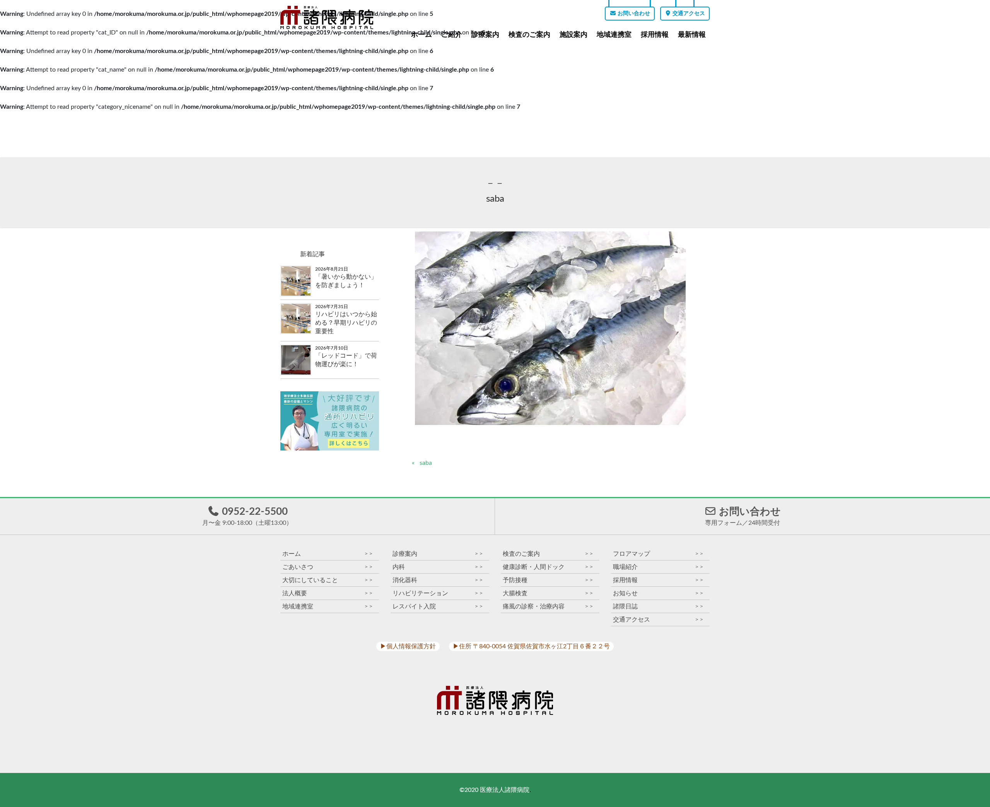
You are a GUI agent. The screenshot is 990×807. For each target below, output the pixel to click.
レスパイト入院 (438, 606)
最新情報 (692, 34)
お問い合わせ (633, 13)
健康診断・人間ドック (548, 567)
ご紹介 (451, 34)
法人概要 (327, 593)
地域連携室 (614, 34)
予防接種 (548, 580)
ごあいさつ (327, 567)
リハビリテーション (438, 593)
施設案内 (573, 34)
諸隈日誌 (658, 606)
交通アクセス (688, 13)
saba (426, 463)
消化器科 (438, 580)
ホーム (421, 34)
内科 (438, 567)
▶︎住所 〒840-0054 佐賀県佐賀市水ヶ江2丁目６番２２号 (531, 646)
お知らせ (658, 593)
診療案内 (485, 34)
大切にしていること (327, 580)
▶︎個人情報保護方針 (408, 646)
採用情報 (655, 34)
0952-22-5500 (247, 516)
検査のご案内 (529, 34)
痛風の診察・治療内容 (548, 606)
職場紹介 (658, 567)
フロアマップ (658, 553)
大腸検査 (548, 593)
